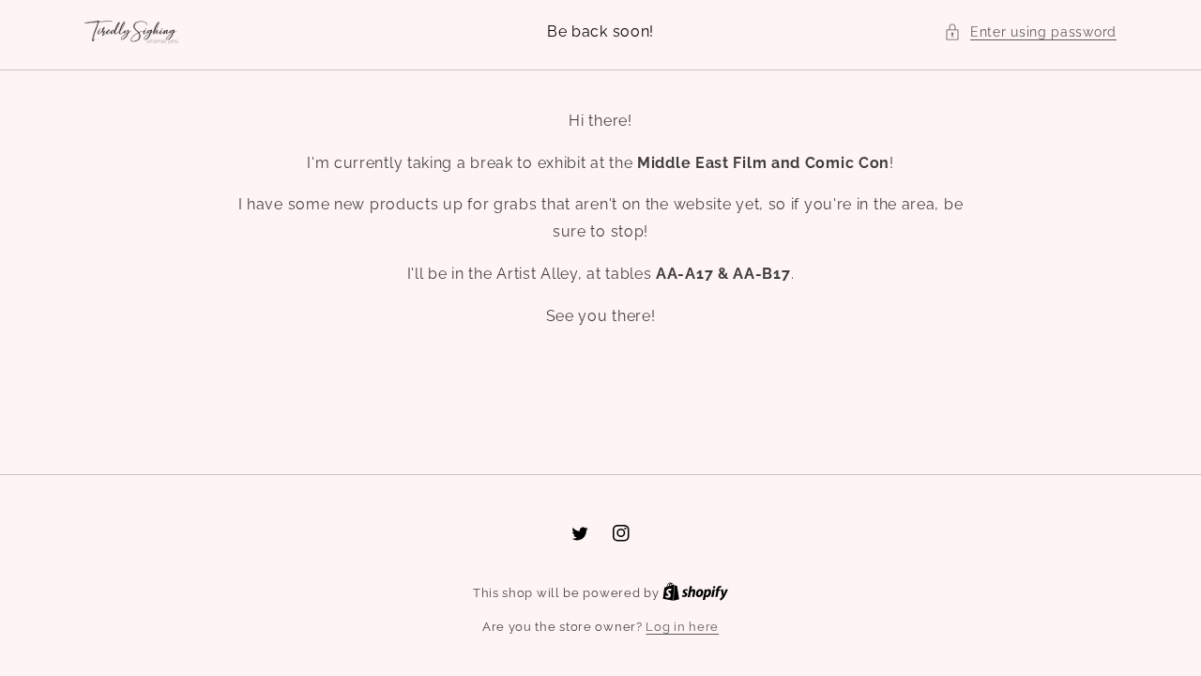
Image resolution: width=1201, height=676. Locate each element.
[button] (1030, 32)
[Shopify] (695, 593)
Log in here (682, 627)
